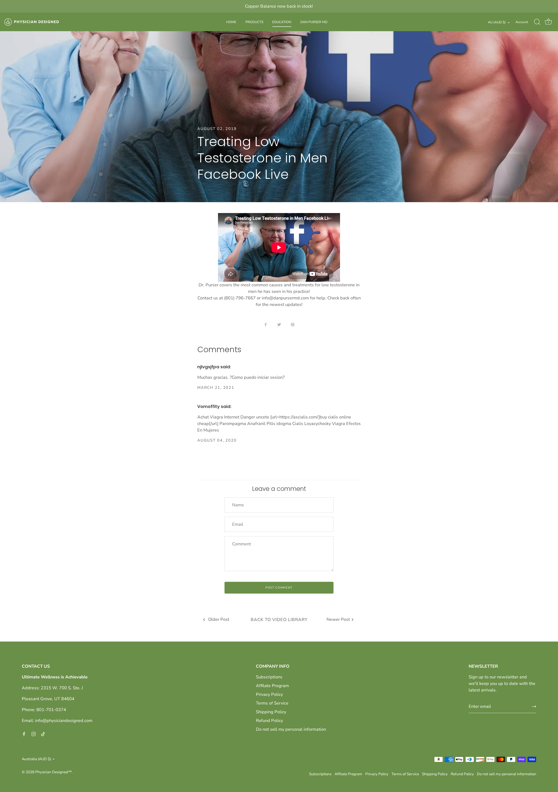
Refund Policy (269, 721)
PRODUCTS (254, 22)
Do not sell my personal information (291, 729)
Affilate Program (272, 686)
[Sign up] (534, 706)
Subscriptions (269, 677)
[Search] (537, 22)
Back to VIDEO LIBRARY (279, 620)
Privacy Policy (269, 694)
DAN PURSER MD (313, 22)
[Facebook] (24, 734)
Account (521, 22)
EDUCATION (281, 22)
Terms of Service (272, 703)
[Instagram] (33, 734)
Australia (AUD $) (36, 759)
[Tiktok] (43, 734)
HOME (231, 22)
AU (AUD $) (497, 22)
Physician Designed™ (53, 772)
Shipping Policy (271, 712)
